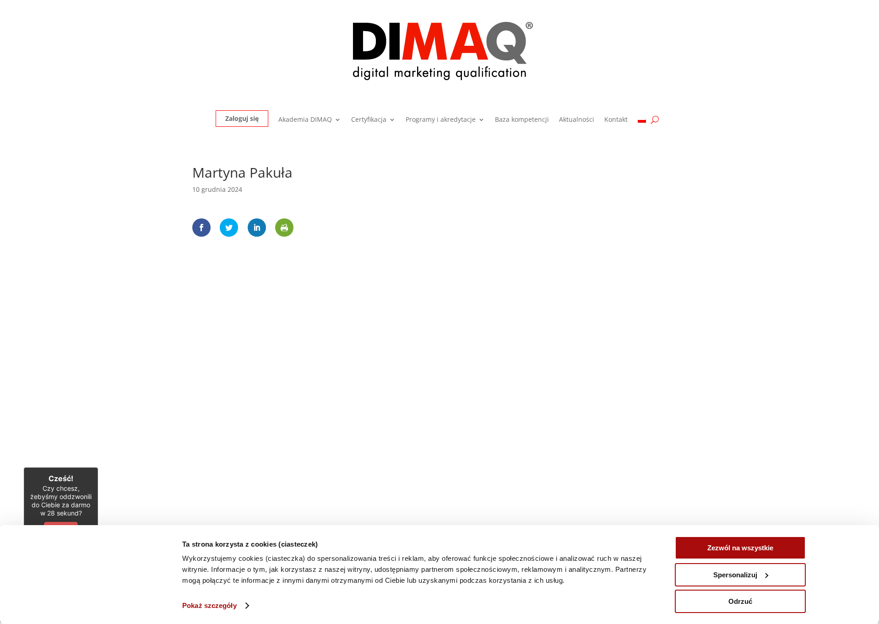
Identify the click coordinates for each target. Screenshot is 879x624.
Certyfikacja (368, 120)
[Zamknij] (98, 467)
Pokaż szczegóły (209, 605)
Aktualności (576, 120)
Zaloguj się (242, 118)
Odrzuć (740, 601)
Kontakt (616, 120)
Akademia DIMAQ (305, 120)
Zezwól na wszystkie (740, 548)
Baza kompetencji (522, 120)
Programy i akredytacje (441, 120)
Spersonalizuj (735, 575)
